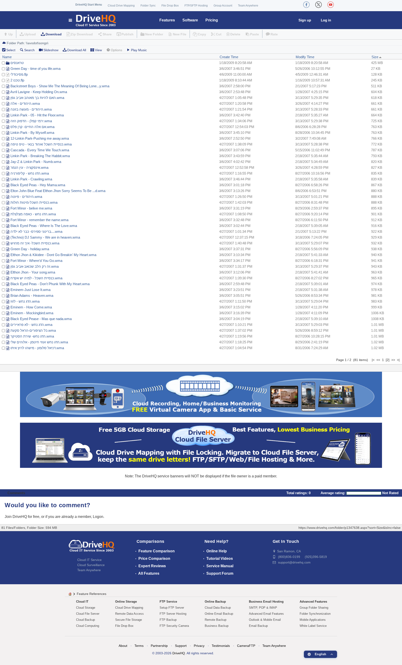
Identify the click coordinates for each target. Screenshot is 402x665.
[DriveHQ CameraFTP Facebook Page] (306, 4)
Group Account (223, 5)
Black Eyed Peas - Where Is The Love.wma (43, 226)
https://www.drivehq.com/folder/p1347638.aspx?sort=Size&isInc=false (349, 528)
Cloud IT (82, 601)
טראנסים (17, 63)
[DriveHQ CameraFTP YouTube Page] (330, 4)
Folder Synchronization (315, 613)
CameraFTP (246, 646)
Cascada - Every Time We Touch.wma (39, 150)
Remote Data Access (129, 613)
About (123, 646)
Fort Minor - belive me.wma (31, 208)
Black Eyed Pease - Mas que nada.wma (41, 319)
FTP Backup (168, 619)
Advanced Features (313, 601)
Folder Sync (148, 5)
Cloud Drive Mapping (121, 5)
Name (7, 57)
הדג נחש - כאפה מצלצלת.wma (33, 214)
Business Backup (216, 626)
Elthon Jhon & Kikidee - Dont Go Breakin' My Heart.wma (53, 255)
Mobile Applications (313, 619)
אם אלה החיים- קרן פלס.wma (32, 127)
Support (181, 646)
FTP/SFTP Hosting (196, 5)
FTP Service (168, 601)
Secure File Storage (128, 619)
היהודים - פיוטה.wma (26, 197)
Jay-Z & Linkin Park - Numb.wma (35, 162)
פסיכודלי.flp (19, 74)
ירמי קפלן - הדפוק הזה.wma (31, 121)
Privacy (199, 646)
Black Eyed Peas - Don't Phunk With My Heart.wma (50, 284)
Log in (326, 20)
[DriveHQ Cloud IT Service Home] (93, 20)
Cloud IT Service (89, 560)
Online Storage (126, 601)
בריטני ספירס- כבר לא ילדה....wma (36, 231)
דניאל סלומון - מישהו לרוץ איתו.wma (37, 348)
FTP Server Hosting (173, 613)
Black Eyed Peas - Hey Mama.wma (37, 185)
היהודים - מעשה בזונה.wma (31, 109)
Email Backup (258, 626)
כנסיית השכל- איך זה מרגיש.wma (34, 243)
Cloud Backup (85, 619)
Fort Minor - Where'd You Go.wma (36, 261)
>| (398, 360)
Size (375, 57)
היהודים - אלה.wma (25, 103)
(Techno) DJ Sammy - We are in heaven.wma (45, 237)
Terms (139, 646)
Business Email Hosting (266, 601)
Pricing (211, 20)
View (98, 50)
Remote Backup (215, 619)
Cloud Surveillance (91, 565)
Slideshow (51, 50)
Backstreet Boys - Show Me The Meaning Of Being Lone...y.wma (59, 86)
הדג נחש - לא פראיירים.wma (31, 325)
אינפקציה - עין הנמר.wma (29, 167)
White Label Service (313, 626)
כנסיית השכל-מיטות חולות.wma (33, 202)
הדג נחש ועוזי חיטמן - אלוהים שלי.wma (39, 342)
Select (10, 50)
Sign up (304, 20)
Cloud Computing (87, 626)
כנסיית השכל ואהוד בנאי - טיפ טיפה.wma (41, 144)
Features (167, 20)
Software (190, 20)
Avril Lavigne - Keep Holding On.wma (38, 92)
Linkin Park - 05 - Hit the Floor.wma (37, 115)
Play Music (139, 50)
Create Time (229, 57)
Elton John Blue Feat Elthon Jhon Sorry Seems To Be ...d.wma (57, 191)
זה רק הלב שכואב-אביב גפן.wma (34, 266)
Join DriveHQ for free (22, 517)
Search (29, 50)
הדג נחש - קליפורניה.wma (29, 173)
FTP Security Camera (174, 626)
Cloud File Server (87, 613)
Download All (76, 50)
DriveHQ (178, 653)
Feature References (91, 594)
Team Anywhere (248, 5)
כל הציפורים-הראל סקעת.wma (33, 330)
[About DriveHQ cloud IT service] (91, 548)
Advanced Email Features (266, 613)
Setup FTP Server (172, 607)
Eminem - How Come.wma (31, 307)
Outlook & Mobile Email (265, 619)
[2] (387, 360)
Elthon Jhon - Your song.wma (32, 272)
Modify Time (305, 57)
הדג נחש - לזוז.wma (25, 301)
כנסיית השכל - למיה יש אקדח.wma (36, 278)
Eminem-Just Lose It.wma (30, 290)
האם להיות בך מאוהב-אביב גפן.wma (37, 98)
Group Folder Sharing (314, 607)
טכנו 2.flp (17, 80)
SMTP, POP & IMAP (263, 607)
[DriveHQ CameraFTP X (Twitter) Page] (318, 4)
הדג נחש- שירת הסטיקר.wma (32, 336)
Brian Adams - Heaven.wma (31, 295)
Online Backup (215, 601)
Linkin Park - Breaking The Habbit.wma (40, 156)
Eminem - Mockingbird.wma (31, 313)
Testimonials (221, 646)
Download (54, 34)
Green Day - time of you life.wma (35, 69)
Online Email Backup (219, 613)
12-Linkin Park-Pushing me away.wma (39, 138)
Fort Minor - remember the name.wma (39, 220)
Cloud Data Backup (218, 607)
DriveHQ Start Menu (88, 4)
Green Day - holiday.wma (29, 249)
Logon (98, 517)
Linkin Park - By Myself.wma (32, 133)
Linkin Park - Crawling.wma (31, 179)
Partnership (159, 646)
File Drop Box (170, 5)
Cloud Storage (85, 607)
